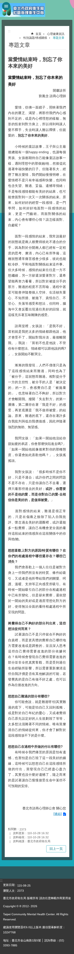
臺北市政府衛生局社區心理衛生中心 (22, 10)
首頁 (38, 33)
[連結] (57, 814)
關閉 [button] (6, 6)
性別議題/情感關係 (35, 37)
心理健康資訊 (55, 33)
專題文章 (58, 37)
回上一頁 (56, 848)
